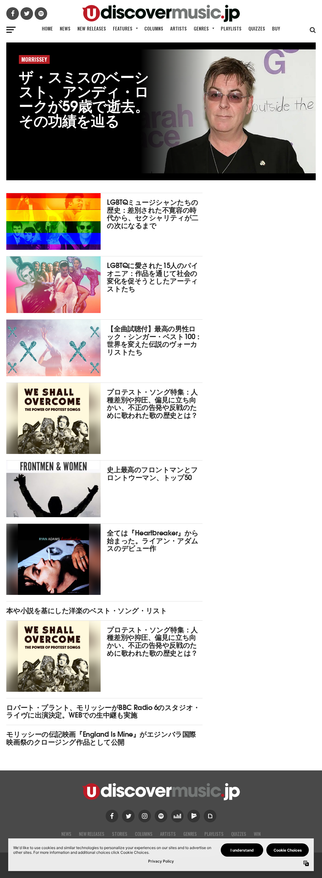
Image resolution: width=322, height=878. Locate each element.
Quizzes (256, 28)
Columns (153, 28)
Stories (119, 833)
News (65, 28)
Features (122, 28)
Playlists (231, 28)
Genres (201, 28)
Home (47, 28)
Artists (178, 28)
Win (257, 833)
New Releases (91, 28)
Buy (276, 28)
